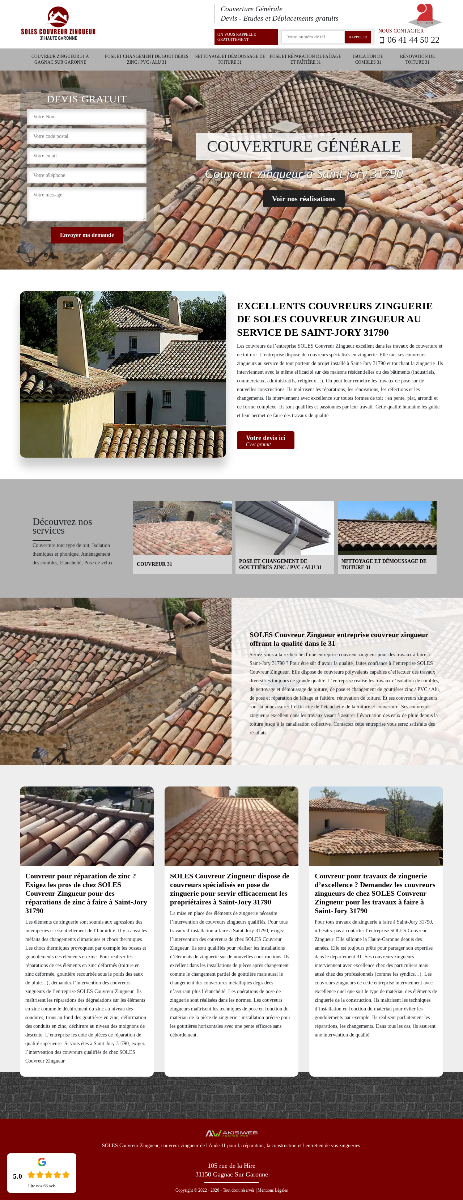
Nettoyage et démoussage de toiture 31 (230, 59)
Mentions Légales (273, 1190)
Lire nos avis (42, 1185)
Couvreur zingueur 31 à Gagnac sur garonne (60, 59)
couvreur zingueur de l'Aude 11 (193, 1145)
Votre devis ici (265, 440)
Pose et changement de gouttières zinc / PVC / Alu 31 (146, 59)
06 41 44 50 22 (413, 39)
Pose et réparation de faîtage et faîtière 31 (305, 59)
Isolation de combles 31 (368, 59)
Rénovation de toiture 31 (417, 59)
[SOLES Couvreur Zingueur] (58, 23)
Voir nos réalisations (304, 199)
